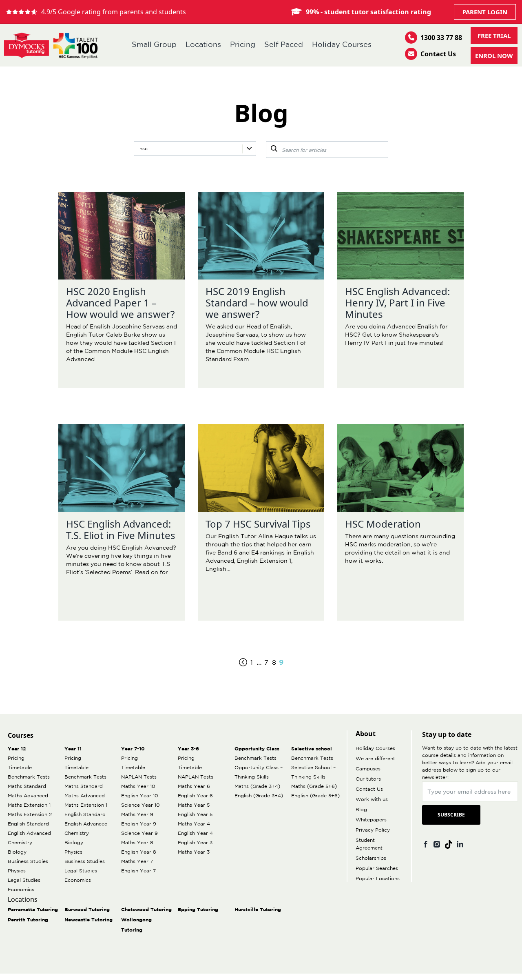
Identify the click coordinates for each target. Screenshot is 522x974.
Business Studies (28, 861)
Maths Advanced (28, 796)
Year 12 (17, 749)
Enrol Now (494, 55)
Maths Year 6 (194, 786)
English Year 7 (138, 871)
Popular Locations (378, 878)
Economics (21, 889)
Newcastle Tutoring (88, 920)
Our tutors (368, 779)
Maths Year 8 (137, 843)
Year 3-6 (188, 749)
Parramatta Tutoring (33, 909)
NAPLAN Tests (139, 777)
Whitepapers (371, 820)
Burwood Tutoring (87, 909)
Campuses (368, 769)
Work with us (372, 799)
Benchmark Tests (29, 777)
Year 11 (73, 749)
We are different (375, 759)
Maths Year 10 (138, 786)
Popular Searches (377, 868)
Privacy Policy (373, 830)
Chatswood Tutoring (146, 909)
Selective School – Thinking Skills (313, 772)
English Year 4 (195, 833)
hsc (143, 148)
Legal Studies (24, 880)
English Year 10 (139, 796)
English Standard (28, 824)
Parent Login (484, 12)
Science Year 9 (139, 833)
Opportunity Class (256, 749)
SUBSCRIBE (451, 814)
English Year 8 (138, 852)
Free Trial (494, 35)
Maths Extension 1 (29, 805)
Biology (17, 852)
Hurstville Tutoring (257, 909)
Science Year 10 (140, 805)
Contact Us (438, 53)
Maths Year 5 (194, 805)
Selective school (311, 749)
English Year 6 (195, 796)
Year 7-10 (133, 749)
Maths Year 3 (194, 852)
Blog (361, 810)
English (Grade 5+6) (315, 796)
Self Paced (283, 45)
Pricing (242, 45)
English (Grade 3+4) (258, 796)
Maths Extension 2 (30, 814)
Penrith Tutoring (28, 920)
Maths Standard (27, 786)
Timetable (20, 767)
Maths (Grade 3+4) (257, 786)
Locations (203, 45)
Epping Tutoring (198, 909)
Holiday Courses (342, 45)
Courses (20, 735)
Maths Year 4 (194, 824)
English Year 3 (195, 843)
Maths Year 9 (137, 814)
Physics (17, 871)
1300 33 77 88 (441, 37)
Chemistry (20, 843)
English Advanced (29, 833)
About (366, 733)
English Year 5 (195, 814)
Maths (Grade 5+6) (314, 786)
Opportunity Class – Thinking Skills (258, 772)
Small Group (154, 45)
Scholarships (371, 858)
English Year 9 (138, 824)
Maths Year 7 (137, 861)
